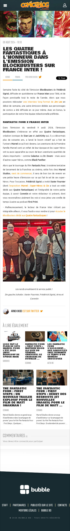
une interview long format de (38, 102)
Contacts (62, 505)
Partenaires (19, 505)
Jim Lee (58, 102)
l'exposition (15, 186)
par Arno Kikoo (31, 77)
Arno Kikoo (16, 311)
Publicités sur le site (42, 505)
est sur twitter (30, 311)
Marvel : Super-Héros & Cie (35, 186)
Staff (5, 505)
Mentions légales (27, 510)
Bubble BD (46, 510)
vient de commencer (22, 173)
